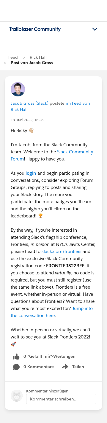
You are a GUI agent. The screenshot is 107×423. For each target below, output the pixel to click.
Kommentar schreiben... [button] (54, 399)
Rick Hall (38, 57)
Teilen (72, 368)
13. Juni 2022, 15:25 (27, 119)
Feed (13, 57)
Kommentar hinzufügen (47, 391)
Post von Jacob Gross (32, 62)
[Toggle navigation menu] (95, 29)
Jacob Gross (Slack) (29, 103)
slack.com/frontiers (61, 251)
